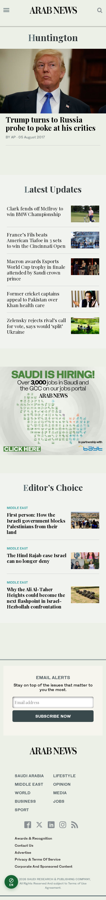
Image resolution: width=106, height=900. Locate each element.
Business (25, 801)
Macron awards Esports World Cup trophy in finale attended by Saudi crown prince (36, 270)
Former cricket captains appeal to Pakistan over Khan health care (33, 299)
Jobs (58, 801)
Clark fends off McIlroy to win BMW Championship (35, 211)
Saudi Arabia (29, 775)
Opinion (62, 784)
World (23, 792)
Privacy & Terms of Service (37, 859)
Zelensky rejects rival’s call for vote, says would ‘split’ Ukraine (36, 326)
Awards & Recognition (33, 838)
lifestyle (64, 775)
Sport (22, 809)
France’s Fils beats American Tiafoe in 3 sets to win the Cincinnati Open (36, 240)
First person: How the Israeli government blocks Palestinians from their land (36, 523)
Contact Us (24, 845)
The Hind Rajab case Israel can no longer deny (36, 558)
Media (60, 792)
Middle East (17, 508)
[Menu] (6, 10)
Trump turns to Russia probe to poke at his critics (51, 124)
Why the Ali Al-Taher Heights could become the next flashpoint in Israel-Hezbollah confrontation (36, 598)
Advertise (23, 852)
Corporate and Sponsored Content (43, 866)
